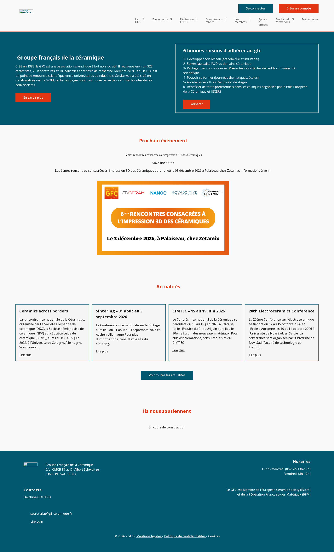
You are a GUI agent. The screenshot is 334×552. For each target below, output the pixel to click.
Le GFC (137, 21)
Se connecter (255, 8)
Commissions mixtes (214, 21)
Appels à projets (263, 22)
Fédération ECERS (187, 21)
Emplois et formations (283, 21)
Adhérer (197, 104)
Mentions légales (149, 536)
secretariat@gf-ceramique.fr (51, 513)
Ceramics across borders (43, 311)
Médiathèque (310, 19)
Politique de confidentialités (185, 536)
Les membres (241, 21)
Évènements (160, 19)
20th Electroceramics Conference (281, 311)
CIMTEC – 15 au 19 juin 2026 (198, 311)
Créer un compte (298, 8)
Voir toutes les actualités (167, 375)
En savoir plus (33, 97)
